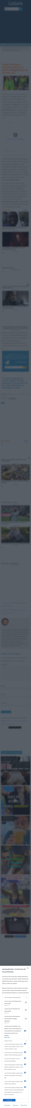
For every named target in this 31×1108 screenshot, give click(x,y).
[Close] (28, 968)
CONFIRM (9, 1100)
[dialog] (15, 1037)
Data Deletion (7, 1105)
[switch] (25, 1002)
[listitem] (15, 997)
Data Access (15, 1105)
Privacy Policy (24, 1105)
